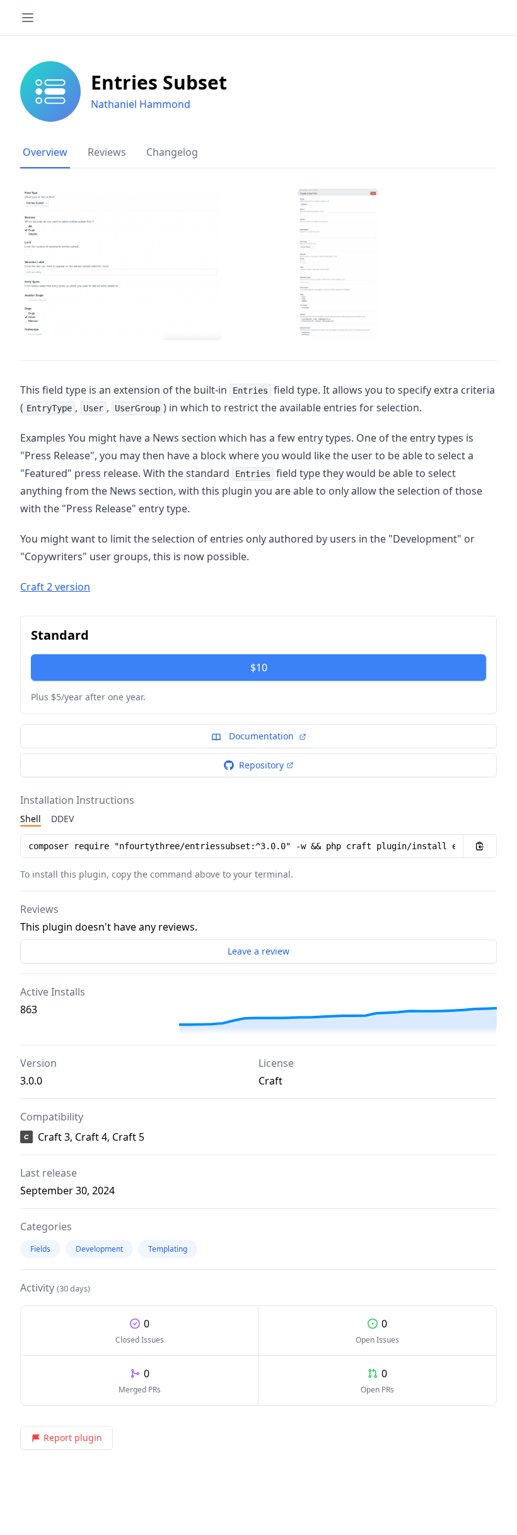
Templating (167, 1249)
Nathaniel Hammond (140, 104)
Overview (45, 152)
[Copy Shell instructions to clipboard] (480, 846)
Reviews (107, 152)
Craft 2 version (55, 587)
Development (99, 1249)
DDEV (62, 819)
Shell (30, 819)
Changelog (172, 152)
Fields (40, 1249)
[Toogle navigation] (27, 17)
